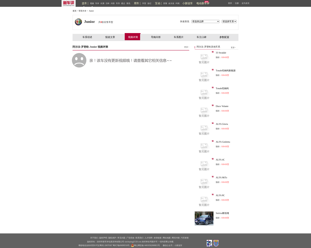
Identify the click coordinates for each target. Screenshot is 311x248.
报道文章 (110, 37)
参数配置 (224, 37)
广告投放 (130, 238)
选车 (84, 3)
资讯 (128, 3)
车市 (118, 3)
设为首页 (245, 3)
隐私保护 (112, 238)
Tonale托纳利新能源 (226, 70)
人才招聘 (148, 238)
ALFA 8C (220, 195)
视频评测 (133, 37)
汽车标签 (185, 238)
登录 (230, 3)
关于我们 (94, 238)
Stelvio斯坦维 (222, 213)
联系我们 (139, 238)
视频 (92, 3)
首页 (74, 11)
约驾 (177, 3)
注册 (237, 3)
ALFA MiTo (221, 177)
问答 (113, 3)
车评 (97, 3)
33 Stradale (221, 53)
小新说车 (187, 3)
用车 (136, 3)
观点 (123, 3)
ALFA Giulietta (223, 142)
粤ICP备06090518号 (121, 245)
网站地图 (167, 238)
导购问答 (156, 37)
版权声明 (103, 238)
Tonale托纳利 (222, 88)
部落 (165, 3)
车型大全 (82, 11)
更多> (186, 47)
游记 (149, 3)
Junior (91, 11)
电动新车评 (202, 3)
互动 (157, 3)
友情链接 (157, 238)
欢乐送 (171, 3)
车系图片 (179, 37)
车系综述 (87, 37)
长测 (102, 3)
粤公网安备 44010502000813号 (147, 245)
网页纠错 (176, 238)
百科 (107, 3)
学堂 (144, 3)
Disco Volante (222, 106)
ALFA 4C (220, 160)
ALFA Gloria (222, 124)
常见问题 (121, 238)
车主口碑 (201, 37)
